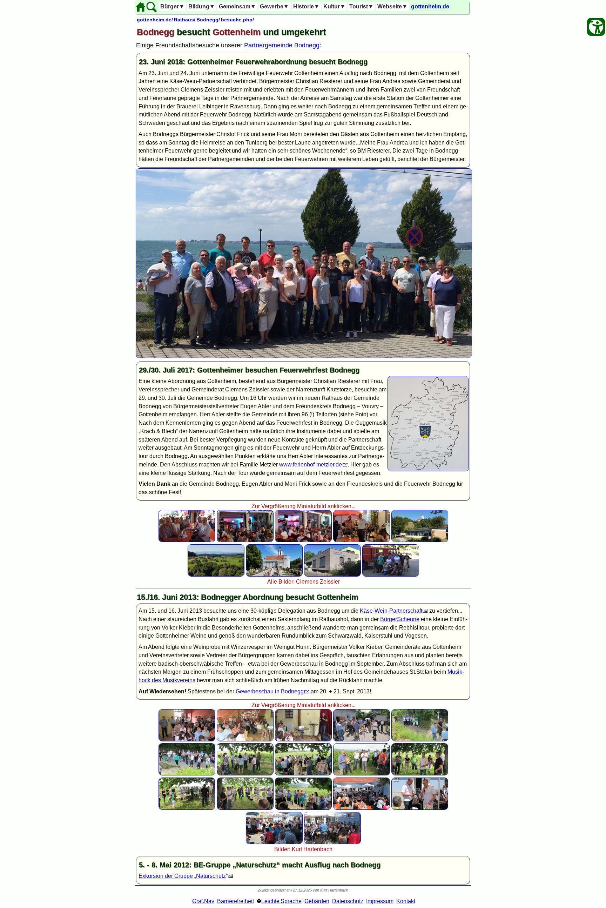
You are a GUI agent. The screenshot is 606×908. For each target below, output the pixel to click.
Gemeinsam (237, 6)
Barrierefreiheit (235, 901)
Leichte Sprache (281, 901)
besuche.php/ (237, 19)
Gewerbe (274, 6)
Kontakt (405, 901)
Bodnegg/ (208, 19)
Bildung (201, 6)
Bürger (172, 6)
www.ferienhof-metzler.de (310, 465)
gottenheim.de (430, 6)
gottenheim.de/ (155, 19)
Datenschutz (347, 901)
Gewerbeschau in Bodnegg (270, 691)
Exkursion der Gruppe (182, 876)
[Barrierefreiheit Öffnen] (596, 26)
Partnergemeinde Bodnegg (281, 45)
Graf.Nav (203, 901)
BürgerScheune (399, 619)
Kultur (334, 6)
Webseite (392, 6)
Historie (306, 6)
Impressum (379, 901)
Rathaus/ (184, 19)
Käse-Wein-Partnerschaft (391, 611)
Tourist (361, 6)
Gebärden (316, 901)
